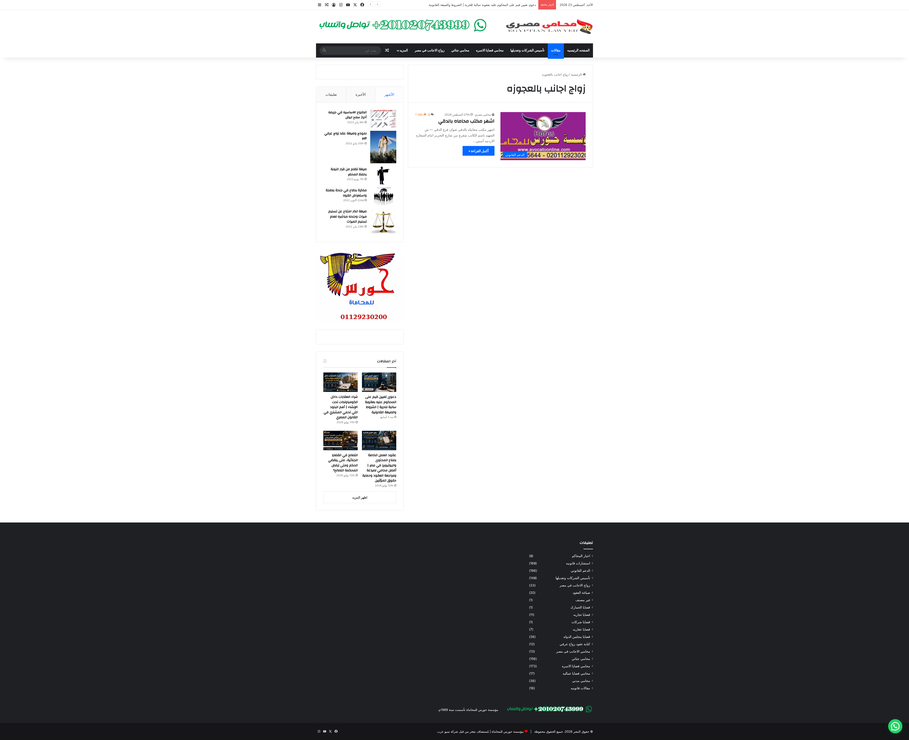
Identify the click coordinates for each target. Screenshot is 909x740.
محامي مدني (581, 681)
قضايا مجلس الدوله (576, 637)
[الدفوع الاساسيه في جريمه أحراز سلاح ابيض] (383, 118)
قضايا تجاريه (581, 615)
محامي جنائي (460, 50)
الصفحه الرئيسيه (578, 50)
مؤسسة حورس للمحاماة (507, 731)
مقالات (556, 50)
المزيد (404, 50)
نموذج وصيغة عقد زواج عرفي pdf (345, 136)
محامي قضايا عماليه (576, 673)
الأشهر (389, 94)
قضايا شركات (580, 622)
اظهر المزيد (359, 497)
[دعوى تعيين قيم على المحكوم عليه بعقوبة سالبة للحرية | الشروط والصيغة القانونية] (379, 382)
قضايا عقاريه (581, 629)
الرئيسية (577, 74)
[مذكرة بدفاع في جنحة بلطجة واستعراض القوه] (383, 196)
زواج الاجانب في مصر (430, 50)
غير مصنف (582, 600)
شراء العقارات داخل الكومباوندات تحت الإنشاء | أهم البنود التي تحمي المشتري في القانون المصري (341, 407)
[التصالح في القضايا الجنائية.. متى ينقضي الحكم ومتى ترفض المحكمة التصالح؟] (340, 440)
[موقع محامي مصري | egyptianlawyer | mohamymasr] (549, 26)
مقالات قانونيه (580, 688)
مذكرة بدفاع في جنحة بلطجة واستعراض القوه (346, 193)
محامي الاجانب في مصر (573, 651)
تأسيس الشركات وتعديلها (527, 50)
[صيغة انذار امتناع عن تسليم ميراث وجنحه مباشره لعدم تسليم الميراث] (383, 222)
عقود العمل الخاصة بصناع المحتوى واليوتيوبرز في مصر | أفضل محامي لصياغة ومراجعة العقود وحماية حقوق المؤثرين (379, 468)
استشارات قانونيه (578, 563)
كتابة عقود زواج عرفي (575, 644)
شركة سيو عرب (447, 731)
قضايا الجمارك (580, 607)
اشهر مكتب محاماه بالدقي (466, 121)
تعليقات (331, 94)
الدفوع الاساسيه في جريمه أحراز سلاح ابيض (347, 115)
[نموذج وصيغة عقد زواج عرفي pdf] (383, 147)
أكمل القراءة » (478, 151)
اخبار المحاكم (581, 556)
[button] (895, 726)
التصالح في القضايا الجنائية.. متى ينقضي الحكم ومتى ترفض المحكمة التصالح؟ (343, 463)
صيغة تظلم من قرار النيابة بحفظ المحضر (349, 171)
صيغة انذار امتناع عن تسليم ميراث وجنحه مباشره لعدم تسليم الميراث (347, 216)
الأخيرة (361, 94)
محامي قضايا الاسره (490, 50)
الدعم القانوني (580, 570)
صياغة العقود (581, 593)
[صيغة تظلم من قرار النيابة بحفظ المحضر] (383, 175)
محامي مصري (483, 114)
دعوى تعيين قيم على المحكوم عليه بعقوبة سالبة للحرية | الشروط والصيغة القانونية (482, 5)
